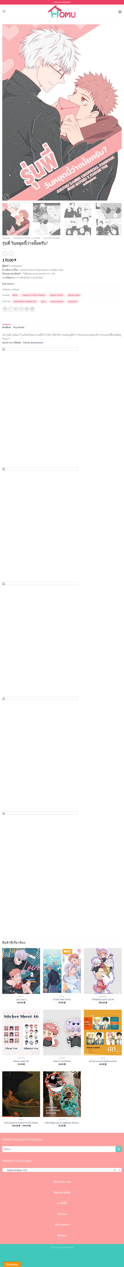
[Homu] (62, 11)
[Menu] (4, 11)
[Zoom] (6, 197)
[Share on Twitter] (15, 309)
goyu (43, 301)
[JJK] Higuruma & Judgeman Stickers (62, 1122)
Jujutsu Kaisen (51, 238)
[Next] (115, 112)
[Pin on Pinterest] (26, 309)
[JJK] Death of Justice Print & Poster (21, 1122)
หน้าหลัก (6, 238)
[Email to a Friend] (21, 309)
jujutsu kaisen (57, 301)
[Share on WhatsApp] (5, 309)
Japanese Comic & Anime (26, 238)
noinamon (72, 301)
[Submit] (119, 1149)
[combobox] (62, 1170)
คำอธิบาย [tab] (6, 327)
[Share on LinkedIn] (32, 309)
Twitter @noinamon (33, 342)
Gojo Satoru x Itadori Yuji (25, 301)
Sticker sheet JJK (21, 1061)
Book (15, 295)
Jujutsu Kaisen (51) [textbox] (60, 1170)
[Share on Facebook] (10, 309)
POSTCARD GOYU (62, 999)
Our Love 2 (21, 999)
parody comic (74, 295)
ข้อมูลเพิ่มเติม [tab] (18, 327)
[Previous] (8, 112)
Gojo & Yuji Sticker (62, 1061)
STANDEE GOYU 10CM (103, 999)
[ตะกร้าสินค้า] (120, 11)
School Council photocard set (103, 1061)
